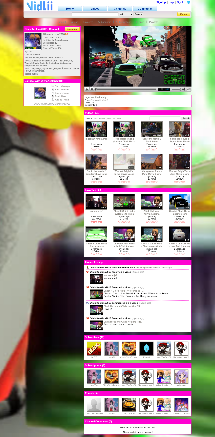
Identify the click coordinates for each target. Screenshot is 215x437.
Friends (140, 22)
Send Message (62, 86)
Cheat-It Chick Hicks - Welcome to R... (124, 290)
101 (97, 112)
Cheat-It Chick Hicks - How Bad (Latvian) (179, 245)
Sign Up (161, 2)
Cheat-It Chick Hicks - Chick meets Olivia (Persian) (151, 245)
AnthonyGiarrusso (146, 267)
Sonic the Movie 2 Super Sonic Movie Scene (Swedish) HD (179, 140)
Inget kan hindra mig (95, 97)
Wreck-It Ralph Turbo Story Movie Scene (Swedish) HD (179, 172)
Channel (61, 22)
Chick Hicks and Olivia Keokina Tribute (151, 212)
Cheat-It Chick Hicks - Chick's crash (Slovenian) (96, 245)
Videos (74, 22)
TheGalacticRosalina (182, 413)
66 (98, 190)
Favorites (88, 22)
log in (132, 432)
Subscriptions (123, 22)
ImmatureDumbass (94, 413)
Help (171, 2)
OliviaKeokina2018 (99, 100)
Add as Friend (62, 99)
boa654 (111, 357)
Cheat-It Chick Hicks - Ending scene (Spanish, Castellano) (179, 212)
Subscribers (104, 22)
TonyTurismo (129, 413)
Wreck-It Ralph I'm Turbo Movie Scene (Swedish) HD (124, 172)
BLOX (94, 357)
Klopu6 (146, 357)
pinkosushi (181, 385)
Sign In (180, 2)
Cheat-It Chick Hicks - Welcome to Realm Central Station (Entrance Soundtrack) (124, 212)
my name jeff (96, 211)
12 (102, 337)
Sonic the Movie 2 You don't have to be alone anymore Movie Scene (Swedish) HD (96, 172)
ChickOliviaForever (129, 357)
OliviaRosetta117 (164, 385)
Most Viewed (99, 118)
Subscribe (72, 29)
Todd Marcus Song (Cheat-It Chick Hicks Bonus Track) (124, 140)
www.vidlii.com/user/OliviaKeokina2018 (52, 104)
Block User (60, 96)
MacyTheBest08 (164, 357)
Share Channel (62, 93)
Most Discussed (114, 118)
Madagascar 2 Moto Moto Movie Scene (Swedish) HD (152, 172)
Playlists (153, 22)
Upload (183, 14)
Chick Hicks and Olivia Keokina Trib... (123, 306)
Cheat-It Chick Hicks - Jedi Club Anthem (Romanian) (124, 245)
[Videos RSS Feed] (66, 34)
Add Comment (62, 89)
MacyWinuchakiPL (181, 357)
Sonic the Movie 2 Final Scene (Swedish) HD (151, 140)
